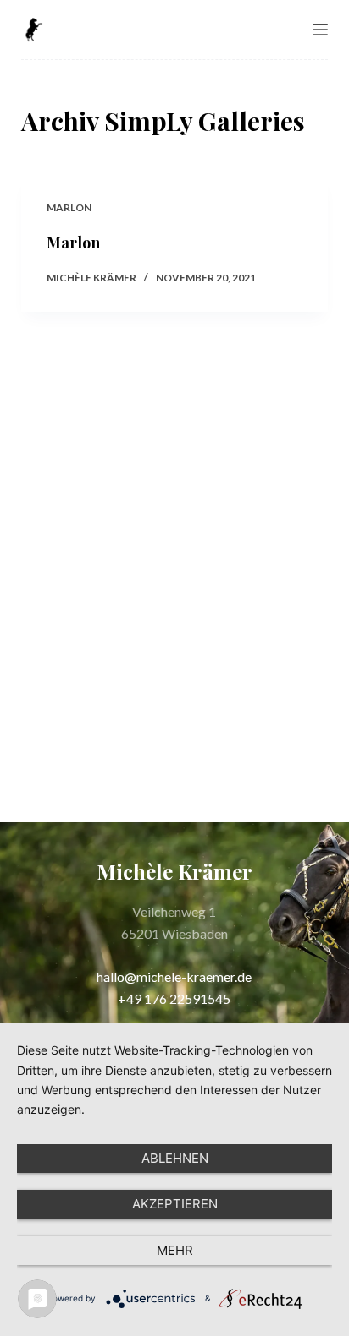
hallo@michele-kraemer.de (174, 976)
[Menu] (320, 29)
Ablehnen (174, 1158)
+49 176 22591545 (174, 998)
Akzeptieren (175, 1204)
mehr (175, 1250)
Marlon (69, 207)
